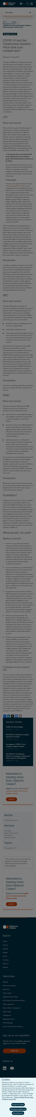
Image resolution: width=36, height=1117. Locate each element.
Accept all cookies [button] (18, 1105)
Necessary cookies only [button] (18, 1109)
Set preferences (18, 1113)
